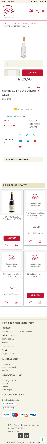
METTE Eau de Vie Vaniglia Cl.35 (17, 26)
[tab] (18, 159)
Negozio (13, 24)
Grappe (33, 24)
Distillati (23, 24)
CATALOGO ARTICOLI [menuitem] (9, 1)
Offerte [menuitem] (5, 387)
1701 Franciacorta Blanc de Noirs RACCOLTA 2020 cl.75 (35, 215)
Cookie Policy (9, 408)
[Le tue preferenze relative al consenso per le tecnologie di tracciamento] (42, 439)
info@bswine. (7, 354)
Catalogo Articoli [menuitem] (9, 381)
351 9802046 (8, 339)
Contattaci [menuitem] (6, 364)
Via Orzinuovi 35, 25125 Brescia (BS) (17, 332)
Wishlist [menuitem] (5, 370)
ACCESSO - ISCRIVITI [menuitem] (38, 1)
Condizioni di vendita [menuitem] (10, 400)
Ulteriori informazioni (15, 116)
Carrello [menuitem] (5, 384)
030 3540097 (8, 346)
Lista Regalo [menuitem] (7, 390)
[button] (23, 46)
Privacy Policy (9, 403)
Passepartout (34, 442)
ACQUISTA (12, 238)
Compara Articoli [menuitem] (9, 367)
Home (4, 24)
